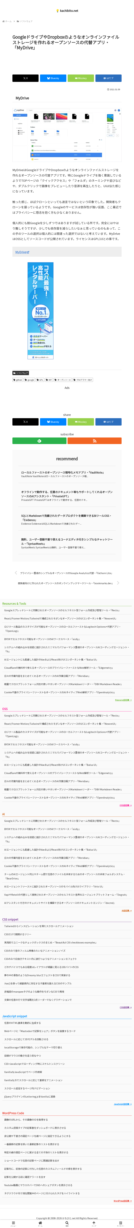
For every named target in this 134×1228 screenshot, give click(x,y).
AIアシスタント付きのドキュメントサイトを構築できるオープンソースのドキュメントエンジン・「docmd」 (60, 902)
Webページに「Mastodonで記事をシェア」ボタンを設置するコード (40, 1031)
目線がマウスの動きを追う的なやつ (22, 1055)
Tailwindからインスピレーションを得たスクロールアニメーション (39, 926)
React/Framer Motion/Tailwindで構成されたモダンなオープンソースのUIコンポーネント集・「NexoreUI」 (60, 618)
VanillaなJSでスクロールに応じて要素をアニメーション (33, 1080)
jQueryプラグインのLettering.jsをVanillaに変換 (29, 1096)
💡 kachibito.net (67, 10)
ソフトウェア (22, 373)
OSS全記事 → (126, 805)
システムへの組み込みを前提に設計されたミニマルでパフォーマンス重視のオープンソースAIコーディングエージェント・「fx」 (67, 649)
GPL (41, 379)
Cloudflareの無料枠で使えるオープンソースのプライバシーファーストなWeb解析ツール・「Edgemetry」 (59, 667)
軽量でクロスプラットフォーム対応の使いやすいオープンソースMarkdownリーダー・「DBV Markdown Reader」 (63, 684)
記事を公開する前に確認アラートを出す (24, 1177)
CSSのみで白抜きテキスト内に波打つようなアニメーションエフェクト (40, 958)
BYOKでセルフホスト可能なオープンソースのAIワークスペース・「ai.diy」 (42, 639)
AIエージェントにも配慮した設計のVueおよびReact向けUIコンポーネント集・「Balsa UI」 (51, 659)
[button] (124, 748)
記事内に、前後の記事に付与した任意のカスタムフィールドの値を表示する (43, 1168)
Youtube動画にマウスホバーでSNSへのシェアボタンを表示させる (38, 1185)
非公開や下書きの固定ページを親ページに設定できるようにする (37, 1136)
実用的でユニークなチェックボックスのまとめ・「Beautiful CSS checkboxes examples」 (51, 942)
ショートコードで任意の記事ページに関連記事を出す (31, 1160)
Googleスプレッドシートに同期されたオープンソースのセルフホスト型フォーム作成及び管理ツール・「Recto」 (62, 610)
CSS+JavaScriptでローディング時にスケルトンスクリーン (34, 1063)
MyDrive (20, 252)
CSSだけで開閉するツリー (17, 934)
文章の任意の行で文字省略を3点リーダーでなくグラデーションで (38, 999)
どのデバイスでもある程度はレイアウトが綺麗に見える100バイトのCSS (41, 967)
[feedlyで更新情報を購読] (39, 440)
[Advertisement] (67, 61)
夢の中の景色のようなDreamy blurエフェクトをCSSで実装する (37, 975)
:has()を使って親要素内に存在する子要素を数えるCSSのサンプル (38, 983)
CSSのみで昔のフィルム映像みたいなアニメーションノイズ (34, 950)
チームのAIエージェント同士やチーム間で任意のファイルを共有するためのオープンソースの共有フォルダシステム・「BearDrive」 (64, 876)
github (19, 379)
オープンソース (64, 379)
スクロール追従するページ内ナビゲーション (27, 1088)
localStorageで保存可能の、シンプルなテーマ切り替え (33, 1047)
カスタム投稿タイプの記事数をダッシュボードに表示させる (35, 1127)
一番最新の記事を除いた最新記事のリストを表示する (31, 1144)
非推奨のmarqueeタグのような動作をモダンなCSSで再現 (34, 991)
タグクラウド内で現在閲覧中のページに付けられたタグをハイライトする (42, 1193)
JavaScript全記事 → (123, 1104)
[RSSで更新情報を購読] (94, 440)
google (31, 379)
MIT (50, 379)
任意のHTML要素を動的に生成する (22, 1022)
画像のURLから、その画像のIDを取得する (26, 1119)
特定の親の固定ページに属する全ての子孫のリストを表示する (36, 1152)
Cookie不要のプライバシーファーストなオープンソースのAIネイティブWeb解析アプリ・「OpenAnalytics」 (60, 692)
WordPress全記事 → (123, 1200)
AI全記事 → (127, 910)
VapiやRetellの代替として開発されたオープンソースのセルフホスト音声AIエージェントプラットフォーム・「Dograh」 (66, 894)
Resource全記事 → (123, 699)
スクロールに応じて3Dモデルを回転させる (26, 1039)
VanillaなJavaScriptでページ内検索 (23, 1072)
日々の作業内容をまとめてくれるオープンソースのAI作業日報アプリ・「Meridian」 (47, 676)
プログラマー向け (84, 379)
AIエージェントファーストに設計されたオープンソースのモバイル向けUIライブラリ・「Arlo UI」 (54, 886)
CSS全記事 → (126, 1007)
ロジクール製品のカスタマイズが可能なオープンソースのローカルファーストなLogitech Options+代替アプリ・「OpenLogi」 (62, 629)
